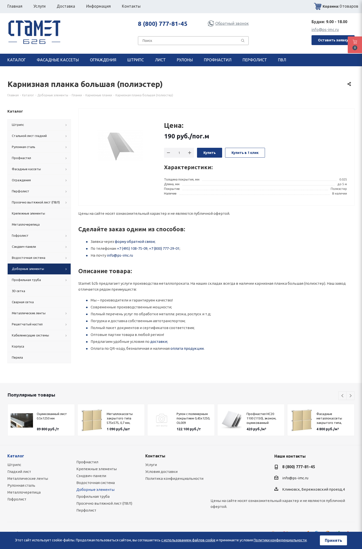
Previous (343, 396)
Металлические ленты (27, 478)
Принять (333, 540)
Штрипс (14, 465)
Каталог (15, 456)
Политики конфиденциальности (280, 540)
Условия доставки (161, 471)
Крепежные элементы (96, 469)
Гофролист (16, 499)
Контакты (155, 456)
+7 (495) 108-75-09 (132, 248)
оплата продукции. (187, 348)
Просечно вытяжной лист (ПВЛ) (104, 503)
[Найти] (242, 41)
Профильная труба (93, 496)
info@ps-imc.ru (325, 29)
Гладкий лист (19, 471)
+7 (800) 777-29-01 (164, 248)
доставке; (159, 341)
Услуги (151, 465)
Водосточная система (95, 483)
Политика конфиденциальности (174, 478)
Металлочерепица (24, 492)
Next (350, 396)
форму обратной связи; (135, 241)
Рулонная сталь (21, 485)
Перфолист (86, 510)
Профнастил (87, 462)
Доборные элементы (95, 489)
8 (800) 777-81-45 (162, 23)
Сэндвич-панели (91, 476)
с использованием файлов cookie (188, 540)
